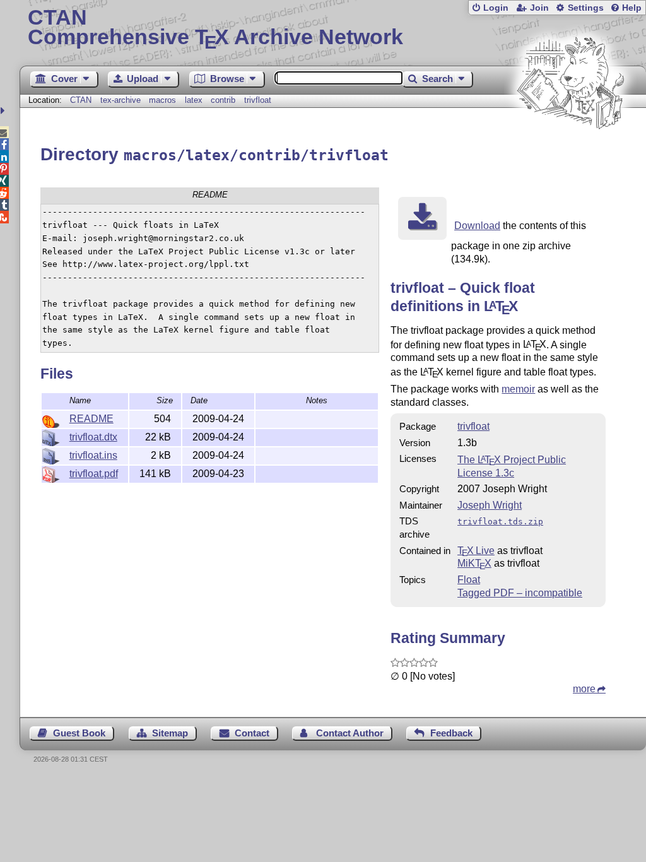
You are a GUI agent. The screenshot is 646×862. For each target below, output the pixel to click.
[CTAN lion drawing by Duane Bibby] (570, 153)
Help (632, 8)
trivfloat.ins (93, 455)
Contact (252, 733)
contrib (223, 100)
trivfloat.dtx (93, 437)
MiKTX (474, 563)
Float (468, 579)
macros (162, 100)
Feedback (451, 733)
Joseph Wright (489, 505)
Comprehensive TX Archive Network (215, 28)
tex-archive (120, 100)
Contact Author (350, 733)
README (91, 418)
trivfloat (257, 100)
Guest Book (79, 733)
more (584, 688)
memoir (518, 389)
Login (495, 8)
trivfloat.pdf (93, 473)
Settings (586, 8)
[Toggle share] (4, 111)
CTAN (80, 100)
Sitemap (170, 733)
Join (539, 8)
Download (477, 225)
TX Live (476, 550)
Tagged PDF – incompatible (519, 592)
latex (194, 100)
